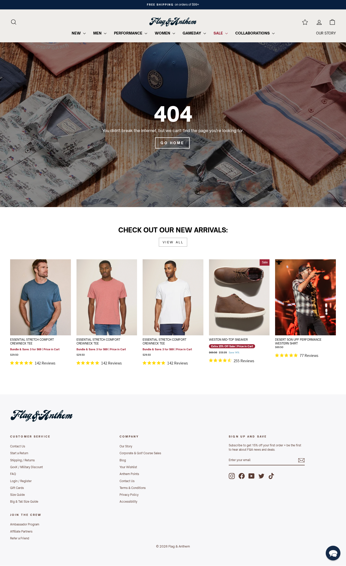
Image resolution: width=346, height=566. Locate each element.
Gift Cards (17, 488)
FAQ (13, 474)
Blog (123, 460)
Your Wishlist (128, 467)
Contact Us (17, 446)
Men (98, 33)
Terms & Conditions (133, 488)
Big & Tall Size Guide (24, 501)
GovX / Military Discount (26, 467)
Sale (219, 33)
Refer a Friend (19, 538)
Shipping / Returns (22, 460)
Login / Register (21, 481)
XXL (34, 325)
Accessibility (128, 501)
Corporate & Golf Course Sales (140, 453)
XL (124, 313)
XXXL (46, 325)
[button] (333, 553)
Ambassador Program (24, 524)
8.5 (233, 287)
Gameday (192, 33)
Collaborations (253, 33)
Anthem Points (129, 474)
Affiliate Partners (21, 531)
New (77, 33)
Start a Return (19, 453)
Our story (326, 33)
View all (173, 242)
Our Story (126, 446)
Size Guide (17, 495)
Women (163, 33)
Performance (128, 33)
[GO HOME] (173, 124)
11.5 (257, 300)
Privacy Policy (129, 495)
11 (245, 300)
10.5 (233, 300)
